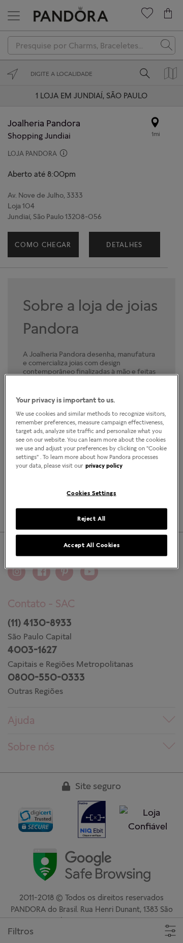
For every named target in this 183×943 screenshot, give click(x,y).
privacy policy (104, 465)
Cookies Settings (91, 492)
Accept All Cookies (91, 545)
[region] (91, 471)
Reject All (91, 518)
